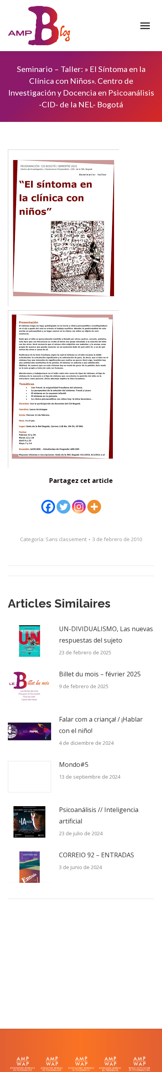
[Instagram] (79, 501)
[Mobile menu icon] (145, 26)
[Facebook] (48, 501)
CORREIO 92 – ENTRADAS (96, 855)
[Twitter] (63, 501)
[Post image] (29, 641)
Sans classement (66, 539)
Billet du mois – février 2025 (100, 674)
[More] (94, 501)
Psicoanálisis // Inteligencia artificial (98, 815)
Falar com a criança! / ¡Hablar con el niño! (101, 725)
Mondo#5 (73, 764)
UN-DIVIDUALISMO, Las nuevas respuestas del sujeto (106, 634)
